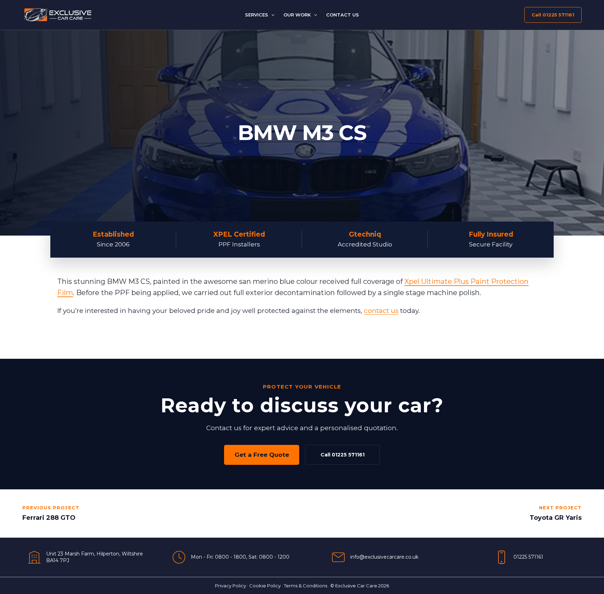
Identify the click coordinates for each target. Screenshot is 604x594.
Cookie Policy (265, 585)
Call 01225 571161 (343, 455)
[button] (271, 14)
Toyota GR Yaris (556, 518)
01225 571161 (528, 557)
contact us (381, 311)
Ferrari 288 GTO (49, 518)
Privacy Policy (230, 585)
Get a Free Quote (262, 454)
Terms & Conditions (305, 585)
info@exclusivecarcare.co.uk (384, 557)
